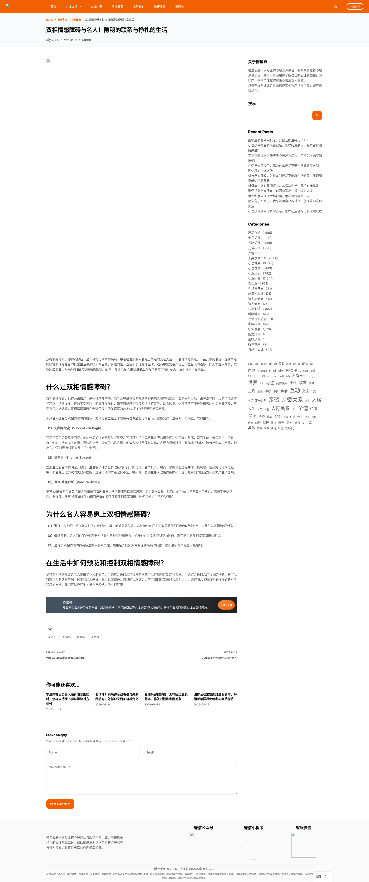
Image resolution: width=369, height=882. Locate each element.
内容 (259, 428)
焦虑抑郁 (254, 309)
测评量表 (117, 6)
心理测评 (355, 6)
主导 (311, 383)
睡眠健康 (254, 314)
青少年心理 (255, 349)
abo (250, 363)
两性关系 (282, 383)
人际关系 (254, 243)
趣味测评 (254, 339)
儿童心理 (254, 248)
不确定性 (299, 376)
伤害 (270, 417)
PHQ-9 (291, 370)
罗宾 (95, 637)
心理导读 (71, 6)
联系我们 (138, 6)
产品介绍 (254, 233)
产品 (313, 391)
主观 (251, 391)
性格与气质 (255, 288)
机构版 (179, 6)
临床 (303, 382)
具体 (251, 428)
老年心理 (254, 324)
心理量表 (254, 273)
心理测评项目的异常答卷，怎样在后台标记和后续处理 (285, 211)
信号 (289, 422)
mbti (252, 370)
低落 (292, 416)
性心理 (252, 283)
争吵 (268, 391)
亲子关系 (254, 238)
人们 (307, 400)
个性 (293, 383)
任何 (313, 409)
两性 (269, 382)
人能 (266, 409)
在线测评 (260, 85)
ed (299, 364)
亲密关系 (292, 399)
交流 (305, 391)
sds (268, 376)
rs (300, 370)
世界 (252, 382)
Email (151, 752)
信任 (281, 422)
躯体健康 (254, 344)
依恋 (250, 422)
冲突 (266, 428)
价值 (303, 408)
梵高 (81, 637)
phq (281, 370)
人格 (316, 400)
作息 (307, 417)
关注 (311, 422)
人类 (259, 409)
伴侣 (278, 417)
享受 (250, 400)
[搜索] (317, 115)
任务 (252, 416)
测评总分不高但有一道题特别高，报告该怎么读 (280, 191)
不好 (288, 376)
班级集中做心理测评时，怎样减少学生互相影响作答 (283, 186)
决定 (273, 428)
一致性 (281, 376)
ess (311, 364)
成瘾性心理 (255, 293)
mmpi (262, 370)
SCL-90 (253, 376)
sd (263, 376)
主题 (260, 391)
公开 (304, 423)
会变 (262, 417)
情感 (67, 637)
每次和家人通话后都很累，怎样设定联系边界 (279, 196)
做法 (297, 422)
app (256, 364)
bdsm (263, 363)
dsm (288, 363)
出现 (280, 428)
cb (270, 363)
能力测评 (254, 334)
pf (274, 370)
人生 (251, 409)
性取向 (289, 428)
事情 (284, 391)
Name (54, 752)
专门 (310, 376)
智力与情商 (255, 299)
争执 (275, 391)
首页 (53, 6)
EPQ (305, 363)
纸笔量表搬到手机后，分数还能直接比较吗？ (279, 140)
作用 (314, 416)
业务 (261, 383)
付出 (294, 409)
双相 (52, 637)
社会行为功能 (257, 319)
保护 (266, 422)
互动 (295, 390)
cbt (275, 364)
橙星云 (305, 85)
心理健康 (86, 40)
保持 (273, 422)
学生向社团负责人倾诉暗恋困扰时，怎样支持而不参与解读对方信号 (67, 698)
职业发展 (254, 329)
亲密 (274, 399)
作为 (300, 417)
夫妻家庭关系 (257, 258)
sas (305, 370)
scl (312, 370)
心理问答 (96, 6)
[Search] (335, 6)
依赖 (258, 422)
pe (270, 371)
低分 (285, 417)
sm (274, 376)
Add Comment (60, 766)
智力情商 (254, 304)
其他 (251, 253)
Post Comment (60, 804)
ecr (294, 364)
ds (281, 363)
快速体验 (159, 6)
